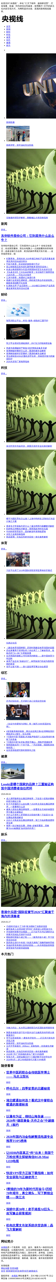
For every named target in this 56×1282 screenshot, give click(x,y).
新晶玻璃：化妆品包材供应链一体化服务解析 (27, 537)
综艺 (8, 40)
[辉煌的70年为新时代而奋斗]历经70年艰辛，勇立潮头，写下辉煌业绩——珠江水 (29, 1193)
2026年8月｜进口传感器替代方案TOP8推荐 (26, 1059)
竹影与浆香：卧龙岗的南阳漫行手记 (23, 264)
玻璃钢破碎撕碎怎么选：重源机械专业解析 (26, 351)
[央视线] (14, 22)
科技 (8, 34)
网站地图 (5, 1268)
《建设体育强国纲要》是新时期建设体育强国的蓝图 (30, 648)
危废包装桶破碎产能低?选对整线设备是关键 (26, 348)
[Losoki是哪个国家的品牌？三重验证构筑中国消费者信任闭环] (12, 778)
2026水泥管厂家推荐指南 (17, 361)
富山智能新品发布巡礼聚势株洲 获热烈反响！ (27, 267)
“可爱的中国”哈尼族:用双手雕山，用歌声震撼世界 (29, 742)
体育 (8, 37)
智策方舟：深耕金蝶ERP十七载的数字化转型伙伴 (29, 1057)
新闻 (8, 29)
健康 (8, 43)
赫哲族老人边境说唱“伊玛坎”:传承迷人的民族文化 (29, 929)
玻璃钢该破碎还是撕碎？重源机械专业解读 (26, 353)
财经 (8, 32)
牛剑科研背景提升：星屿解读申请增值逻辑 (26, 531)
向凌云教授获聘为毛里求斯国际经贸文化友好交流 (29, 269)
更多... (4, 230)
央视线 (4, 1247)
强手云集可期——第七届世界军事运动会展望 (27, 667)
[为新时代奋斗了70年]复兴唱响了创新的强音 (26, 926)
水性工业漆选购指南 (15, 534)
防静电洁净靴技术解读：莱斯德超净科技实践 (27, 529)
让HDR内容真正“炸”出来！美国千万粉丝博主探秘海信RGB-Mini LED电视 (30, 1157)
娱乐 (8, 45)
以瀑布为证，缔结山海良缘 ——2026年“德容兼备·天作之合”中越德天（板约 (30, 1120)
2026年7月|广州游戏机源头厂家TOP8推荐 (25, 1054)
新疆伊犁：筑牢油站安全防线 (19, 1043)
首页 (8, 26)
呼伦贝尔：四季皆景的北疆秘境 (28, 1088)
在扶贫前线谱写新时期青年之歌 (20, 750)
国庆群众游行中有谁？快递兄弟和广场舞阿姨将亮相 (30, 942)
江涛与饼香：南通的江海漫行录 (20, 277)
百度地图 (14, 1268)
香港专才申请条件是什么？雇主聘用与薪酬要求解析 (30, 526)
